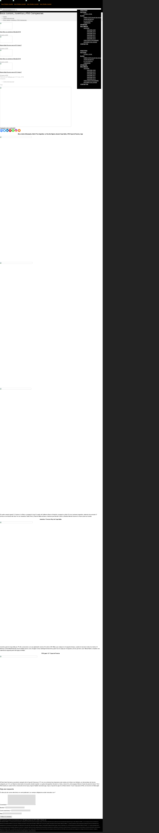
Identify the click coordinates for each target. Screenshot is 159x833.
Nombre (2, 807)
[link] (16, 10)
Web (1, 813)
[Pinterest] (10, 130)
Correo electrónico (5, 810)
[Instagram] (15, 130)
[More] (19, 130)
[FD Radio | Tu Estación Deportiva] (25, 4)
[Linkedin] (7, 130)
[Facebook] (1, 130)
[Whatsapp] (13, 130)
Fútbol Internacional (8, 18)
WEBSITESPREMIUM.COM (15, 820)
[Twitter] (4, 130)
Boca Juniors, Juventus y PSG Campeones (15, 20)
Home (5, 16)
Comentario (3, 804)
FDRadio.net (11, 77)
